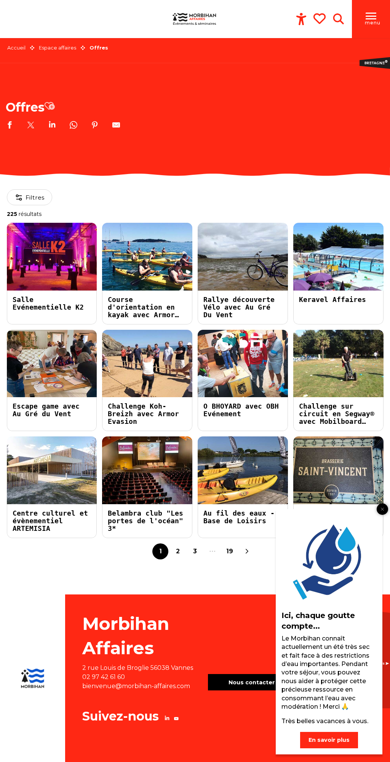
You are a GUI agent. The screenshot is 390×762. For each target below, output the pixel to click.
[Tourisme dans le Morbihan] (194, 19)
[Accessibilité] (301, 19)
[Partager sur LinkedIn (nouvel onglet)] (52, 126)
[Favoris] (320, 18)
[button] (338, 19)
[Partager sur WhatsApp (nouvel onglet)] (73, 126)
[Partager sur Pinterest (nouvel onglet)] (95, 126)
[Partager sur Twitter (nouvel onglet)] (31, 126)
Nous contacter (252, 682)
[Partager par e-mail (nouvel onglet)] (116, 126)
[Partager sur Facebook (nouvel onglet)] (9, 126)
